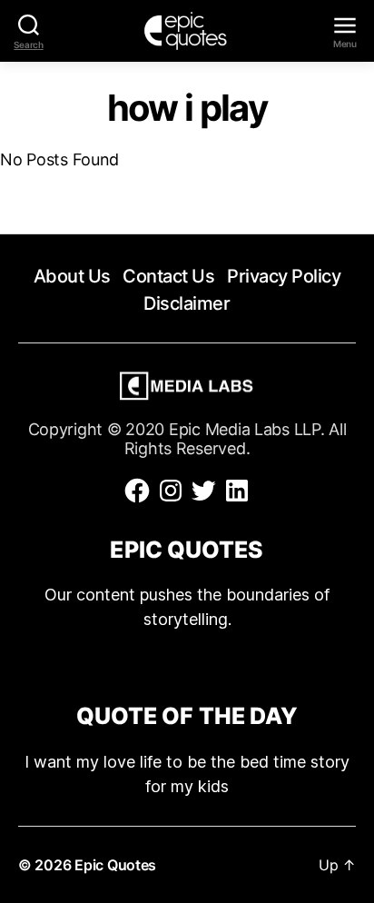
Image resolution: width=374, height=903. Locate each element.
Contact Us (168, 276)
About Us (72, 276)
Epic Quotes (115, 865)
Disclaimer (186, 303)
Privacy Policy (283, 276)
